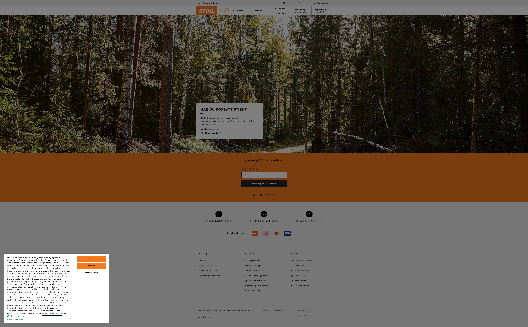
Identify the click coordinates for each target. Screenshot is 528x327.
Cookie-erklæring (15, 316)
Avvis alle (91, 266)
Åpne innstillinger (91, 272)
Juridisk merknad (15, 319)
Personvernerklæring (52, 313)
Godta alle (91, 259)
